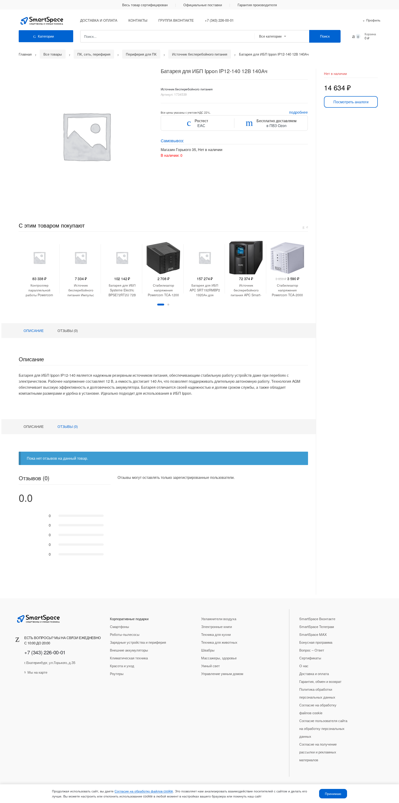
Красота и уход (122, 665)
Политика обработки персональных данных (317, 693)
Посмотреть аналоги (351, 101)
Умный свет (210, 665)
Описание (34, 330)
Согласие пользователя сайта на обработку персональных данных (323, 728)
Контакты (137, 20)
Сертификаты (310, 657)
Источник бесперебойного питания (199, 54)
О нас (303, 665)
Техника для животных (219, 642)
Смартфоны (119, 626)
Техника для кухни (216, 634)
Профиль (373, 20)
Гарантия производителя (257, 4)
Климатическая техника (129, 657)
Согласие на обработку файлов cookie (317, 708)
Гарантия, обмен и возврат (320, 681)
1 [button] (160, 304)
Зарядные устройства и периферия (138, 642)
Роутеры (117, 673)
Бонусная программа (315, 642)
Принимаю (333, 793)
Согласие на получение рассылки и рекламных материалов (318, 752)
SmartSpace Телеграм (316, 626)
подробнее (298, 112)
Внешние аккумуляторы (129, 650)
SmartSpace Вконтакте (317, 618)
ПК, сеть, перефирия (93, 54)
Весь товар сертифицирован (145, 4)
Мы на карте (37, 672)
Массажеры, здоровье (219, 657)
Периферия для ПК (141, 54)
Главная (25, 54)
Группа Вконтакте (176, 20)
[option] (86, 135)
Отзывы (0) (67, 330)
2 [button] (168, 304)
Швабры (208, 650)
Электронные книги (216, 626)
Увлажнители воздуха (218, 618)
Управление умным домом (222, 673)
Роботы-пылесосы (124, 634)
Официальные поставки (202, 4)
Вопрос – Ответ (311, 650)
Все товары (52, 54)
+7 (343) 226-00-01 (219, 20)
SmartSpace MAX (313, 634)
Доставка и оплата (98, 20)
